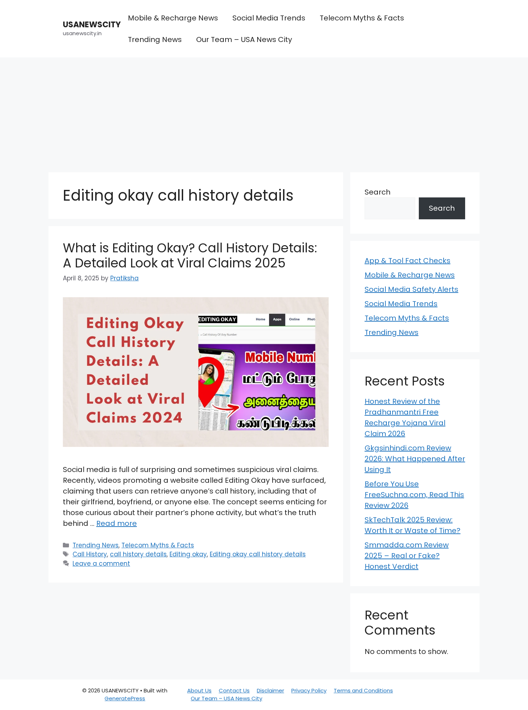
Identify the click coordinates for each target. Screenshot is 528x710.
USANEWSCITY (92, 24)
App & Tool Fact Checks (407, 261)
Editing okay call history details (258, 554)
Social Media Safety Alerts (411, 289)
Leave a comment (101, 563)
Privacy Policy (308, 690)
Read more (116, 523)
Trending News (155, 39)
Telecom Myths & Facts (362, 18)
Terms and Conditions (363, 690)
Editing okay (188, 554)
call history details (138, 554)
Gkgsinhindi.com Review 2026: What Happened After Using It (415, 459)
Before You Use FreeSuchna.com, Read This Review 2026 (414, 494)
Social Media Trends (268, 18)
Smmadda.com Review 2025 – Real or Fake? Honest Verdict (407, 555)
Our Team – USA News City (244, 39)
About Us (199, 690)
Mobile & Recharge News (173, 18)
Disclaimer (270, 690)
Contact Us (234, 690)
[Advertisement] (264, 111)
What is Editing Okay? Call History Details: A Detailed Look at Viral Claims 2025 (190, 255)
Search (377, 192)
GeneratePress (125, 698)
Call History (90, 554)
